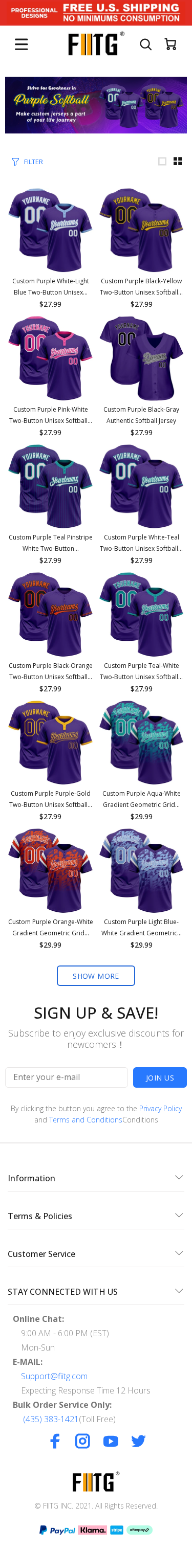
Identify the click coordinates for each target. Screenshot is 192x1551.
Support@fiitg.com (54, 1376)
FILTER (33, 161)
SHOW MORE (96, 976)
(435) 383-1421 (51, 1419)
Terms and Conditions (85, 1120)
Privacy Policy (160, 1108)
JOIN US (160, 1078)
